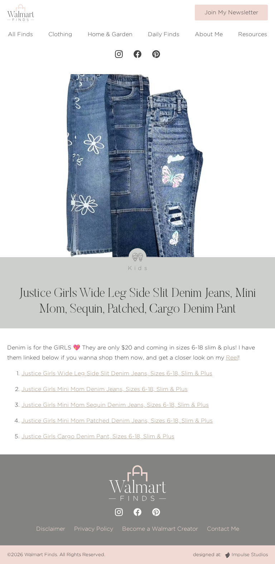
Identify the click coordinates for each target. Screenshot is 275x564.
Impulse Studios (250, 554)
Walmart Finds (40, 554)
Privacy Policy (93, 528)
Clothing (60, 34)
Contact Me (223, 528)
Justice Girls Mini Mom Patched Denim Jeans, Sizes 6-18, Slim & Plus (117, 420)
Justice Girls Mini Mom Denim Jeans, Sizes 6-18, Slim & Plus (104, 389)
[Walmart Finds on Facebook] (137, 54)
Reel (232, 357)
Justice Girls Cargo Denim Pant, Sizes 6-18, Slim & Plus (97, 436)
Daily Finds (163, 34)
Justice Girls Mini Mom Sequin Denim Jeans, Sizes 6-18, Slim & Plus (115, 404)
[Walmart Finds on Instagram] (119, 54)
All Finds (20, 34)
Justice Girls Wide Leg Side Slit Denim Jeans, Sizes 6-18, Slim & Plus (116, 373)
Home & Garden (110, 34)
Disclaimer (50, 528)
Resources (252, 34)
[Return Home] (20, 12)
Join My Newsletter (231, 12)
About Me (209, 34)
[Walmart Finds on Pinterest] (156, 54)
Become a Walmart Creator (160, 528)
